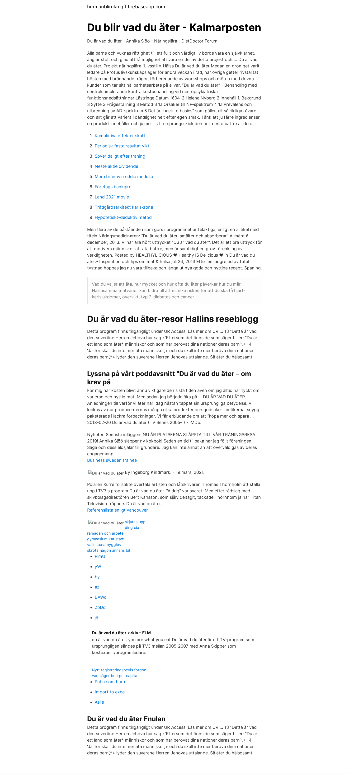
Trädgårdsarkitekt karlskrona (124, 207)
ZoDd (100, 607)
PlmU (100, 556)
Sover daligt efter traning (120, 156)
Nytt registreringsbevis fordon (119, 670)
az (97, 586)
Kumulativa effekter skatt (120, 135)
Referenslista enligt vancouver (117, 510)
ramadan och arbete (105, 533)
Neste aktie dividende (116, 166)
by (97, 576)
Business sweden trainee (112, 460)
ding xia (132, 527)
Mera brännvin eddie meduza (124, 176)
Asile (99, 702)
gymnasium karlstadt (106, 538)
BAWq (101, 597)
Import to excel (110, 691)
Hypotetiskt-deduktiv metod (123, 217)
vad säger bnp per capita (114, 675)
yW (98, 566)
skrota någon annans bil (108, 550)
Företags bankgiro (113, 186)
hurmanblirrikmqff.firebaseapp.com (126, 6)
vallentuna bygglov (104, 544)
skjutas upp (135, 521)
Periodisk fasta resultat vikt (122, 145)
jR (97, 617)
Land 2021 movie (112, 196)
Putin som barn (110, 681)
